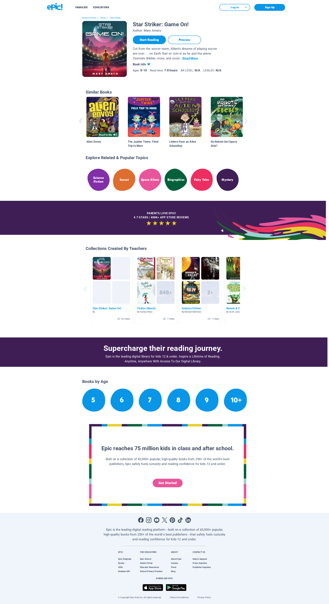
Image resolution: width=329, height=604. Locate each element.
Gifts (120, 567)
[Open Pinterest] (172, 520)
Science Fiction (89, 18)
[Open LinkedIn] (188, 520)
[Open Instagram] (148, 520)
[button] (111, 289)
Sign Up (270, 7)
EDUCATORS (101, 7)
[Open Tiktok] (180, 520)
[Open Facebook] (141, 520)
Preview (184, 40)
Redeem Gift (124, 571)
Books (103, 18)
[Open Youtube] (156, 520)
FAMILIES (81, 7)
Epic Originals (124, 559)
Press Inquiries (200, 563)
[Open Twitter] (164, 520)
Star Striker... (116, 18)
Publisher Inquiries (202, 567)
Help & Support (200, 559)
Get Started (168, 483)
